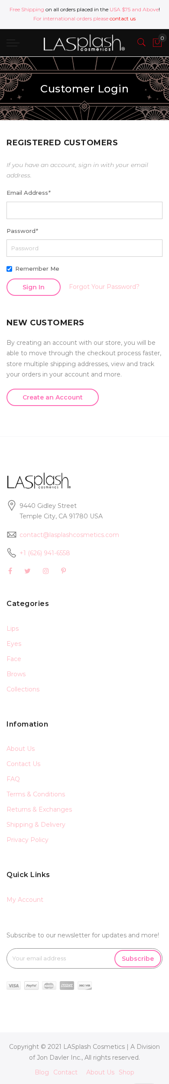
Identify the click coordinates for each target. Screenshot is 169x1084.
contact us (123, 18)
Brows (16, 674)
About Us (20, 749)
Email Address (28, 192)
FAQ (13, 779)
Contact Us (23, 764)
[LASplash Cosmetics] (84, 42)
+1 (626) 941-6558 (45, 553)
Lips (12, 628)
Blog (42, 1072)
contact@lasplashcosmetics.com (69, 535)
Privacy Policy (27, 840)
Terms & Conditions (35, 794)
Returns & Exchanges (39, 809)
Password (22, 230)
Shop (126, 1072)
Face (13, 659)
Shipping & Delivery (35, 825)
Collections (22, 689)
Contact (65, 1072)
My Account (24, 900)
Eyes (13, 644)
